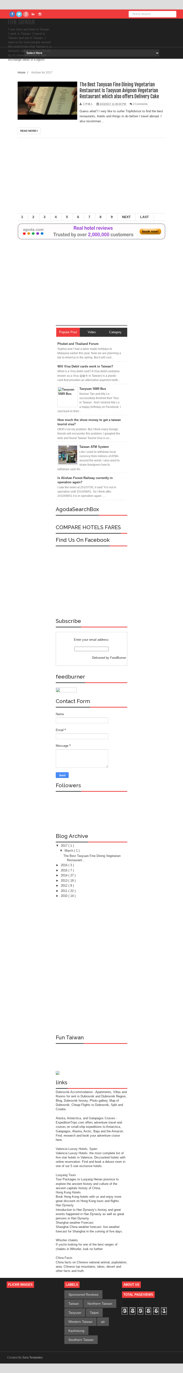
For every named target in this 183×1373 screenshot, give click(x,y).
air (103, 1322)
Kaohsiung (76, 1331)
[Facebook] (12, 14)
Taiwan (73, 1303)
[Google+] (26, 14)
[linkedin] (33, 14)
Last (144, 217)
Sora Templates (32, 1357)
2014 (64, 875)
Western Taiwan (80, 1322)
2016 (64, 865)
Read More (28, 130)
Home (22, 72)
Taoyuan (74, 1312)
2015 (64, 870)
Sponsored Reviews (83, 1294)
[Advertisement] (100, 177)
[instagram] (40, 14)
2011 (64, 891)
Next (126, 217)
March (69, 850)
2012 (64, 885)
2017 (64, 845)
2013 (64, 880)
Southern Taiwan (81, 1340)
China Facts (64, 1258)
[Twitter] (19, 14)
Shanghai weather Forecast (74, 1222)
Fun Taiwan (21, 22)
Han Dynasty (65, 1205)
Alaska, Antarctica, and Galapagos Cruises (85, 1118)
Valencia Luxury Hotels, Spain (76, 1149)
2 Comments (140, 104)
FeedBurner (118, 658)
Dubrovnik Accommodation (75, 1092)
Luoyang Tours (66, 1175)
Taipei (94, 1312)
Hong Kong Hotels (68, 1192)
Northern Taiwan (99, 1303)
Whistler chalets (67, 1240)
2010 (64, 896)
